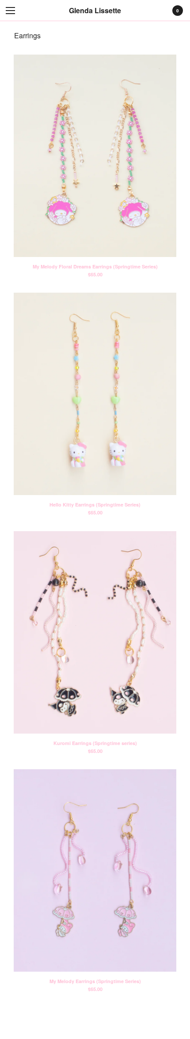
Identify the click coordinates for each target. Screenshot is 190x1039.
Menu (10, 10)
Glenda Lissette (95, 10)
